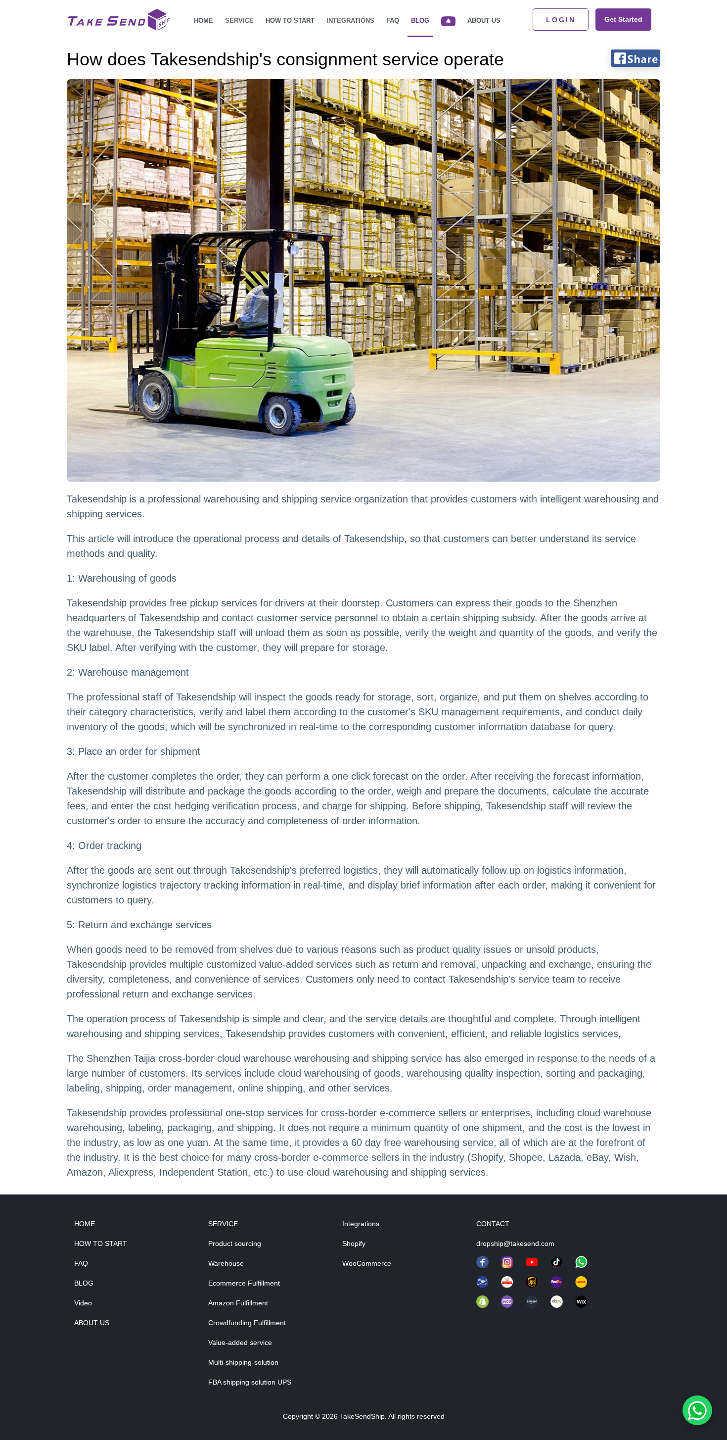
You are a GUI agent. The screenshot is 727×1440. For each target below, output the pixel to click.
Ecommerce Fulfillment (244, 1283)
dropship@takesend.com (515, 1243)
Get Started (623, 19)
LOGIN (561, 20)
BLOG (83, 1283)
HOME (84, 1224)
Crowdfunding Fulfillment (247, 1323)
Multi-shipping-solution (243, 1362)
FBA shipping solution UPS (249, 1382)
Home (203, 20)
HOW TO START (100, 1243)
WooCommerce (366, 1263)
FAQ (392, 20)
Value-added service (240, 1342)
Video (83, 1303)
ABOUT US (91, 1323)
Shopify (353, 1243)
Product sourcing (234, 1243)
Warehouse (226, 1263)
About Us (483, 20)
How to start (290, 20)
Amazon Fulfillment (238, 1303)
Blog (420, 20)
